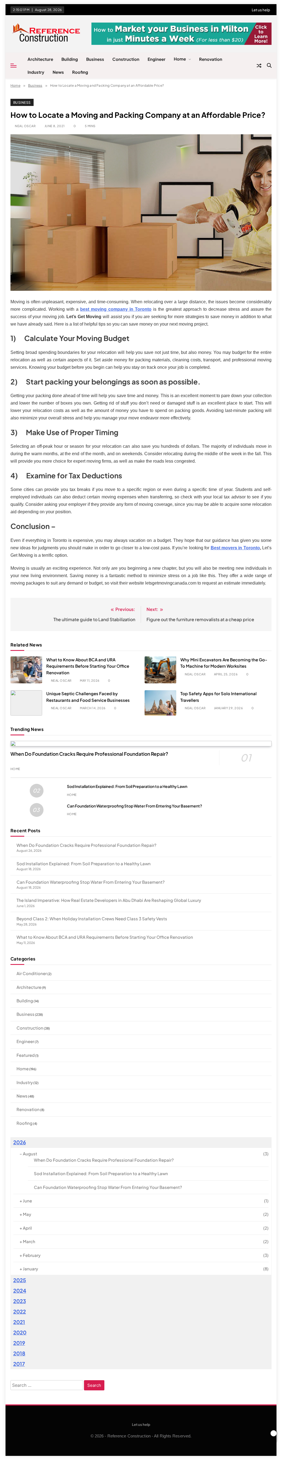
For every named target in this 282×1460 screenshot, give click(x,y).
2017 (19, 1364)
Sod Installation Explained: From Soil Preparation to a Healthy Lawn (127, 786)
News (58, 72)
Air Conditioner (32, 973)
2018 (19, 1353)
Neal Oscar (25, 126)
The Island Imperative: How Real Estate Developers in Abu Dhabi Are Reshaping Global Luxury (109, 900)
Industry (36, 72)
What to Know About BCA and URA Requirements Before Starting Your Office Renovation (87, 666)
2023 (19, 1301)
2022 (19, 1311)
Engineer (157, 59)
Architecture (40, 59)
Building (69, 59)
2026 (19, 1142)
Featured (26, 1055)
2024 (19, 1290)
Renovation (210, 59)
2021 (19, 1322)
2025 (19, 1280)
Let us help (261, 10)
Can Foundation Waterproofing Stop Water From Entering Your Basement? (134, 805)
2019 (19, 1343)
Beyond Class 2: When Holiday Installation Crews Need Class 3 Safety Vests (92, 918)
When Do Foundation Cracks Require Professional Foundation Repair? (89, 754)
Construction (125, 59)
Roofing (80, 72)
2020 (19, 1332)
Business (95, 59)
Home (180, 58)
